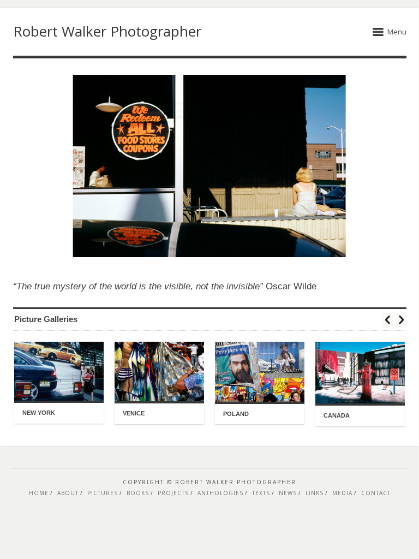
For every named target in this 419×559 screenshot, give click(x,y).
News (288, 493)
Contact (376, 493)
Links (315, 493)
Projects (173, 493)
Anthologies (220, 493)
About (68, 493)
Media (342, 493)
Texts (261, 493)
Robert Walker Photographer (107, 31)
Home (39, 493)
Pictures (102, 493)
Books (138, 493)
